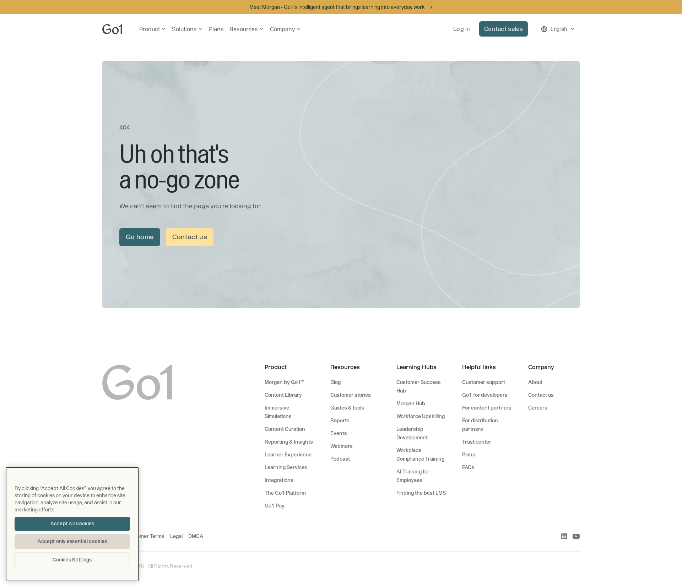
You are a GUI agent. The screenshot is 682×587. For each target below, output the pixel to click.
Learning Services (286, 467)
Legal (176, 536)
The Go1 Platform (285, 493)
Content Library (283, 395)
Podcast (340, 459)
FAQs (468, 467)
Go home (140, 237)
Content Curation (285, 429)
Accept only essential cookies (72, 541)
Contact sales (503, 28)
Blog (335, 382)
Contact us (189, 237)
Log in (462, 28)
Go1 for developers (485, 395)
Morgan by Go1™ (284, 382)
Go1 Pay (275, 506)
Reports (340, 420)
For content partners (487, 408)
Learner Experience (288, 454)
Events (338, 433)
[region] (72, 524)
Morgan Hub (410, 403)
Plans (216, 29)
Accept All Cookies (72, 523)
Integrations (279, 480)
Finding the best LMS (421, 493)
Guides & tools (347, 408)
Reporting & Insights (289, 442)
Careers (537, 408)
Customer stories (350, 395)
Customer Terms (145, 536)
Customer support (483, 382)
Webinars (341, 446)
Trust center (476, 442)
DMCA (195, 536)
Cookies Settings (72, 560)
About (535, 382)
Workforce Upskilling (420, 416)
